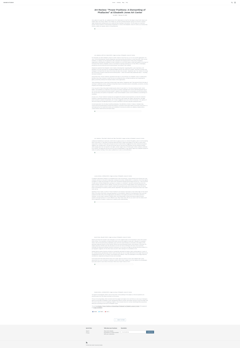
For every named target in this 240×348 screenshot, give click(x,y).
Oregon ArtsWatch (97, 307)
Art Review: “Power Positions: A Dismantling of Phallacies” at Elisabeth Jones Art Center (117, 306)
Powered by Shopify (98, 345)
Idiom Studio (8, 2)
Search (87, 331)
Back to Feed (121, 319)
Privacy (87, 332)
